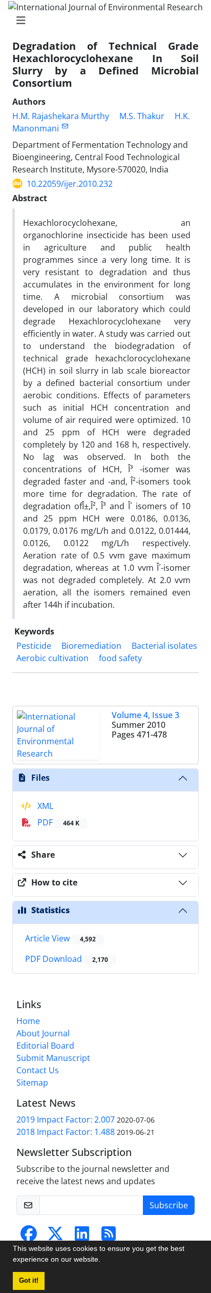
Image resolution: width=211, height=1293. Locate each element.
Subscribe (169, 1205)
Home (28, 1021)
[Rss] (108, 1236)
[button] (104, 1260)
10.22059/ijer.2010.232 (70, 183)
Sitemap (32, 1082)
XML (44, 806)
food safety (120, 658)
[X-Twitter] (55, 1236)
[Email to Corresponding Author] (65, 126)
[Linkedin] (82, 1236)
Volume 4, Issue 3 (145, 715)
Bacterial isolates (164, 645)
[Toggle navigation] (102, 20)
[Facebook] (28, 1236)
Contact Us (37, 1070)
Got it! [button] (28, 1280)
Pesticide (33, 645)
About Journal (43, 1033)
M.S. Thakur (141, 116)
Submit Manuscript (53, 1058)
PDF (57, 822)
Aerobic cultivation (52, 658)
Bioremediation (91, 645)
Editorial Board (45, 1045)
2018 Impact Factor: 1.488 (65, 1131)
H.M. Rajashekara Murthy (60, 116)
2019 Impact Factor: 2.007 (65, 1119)
